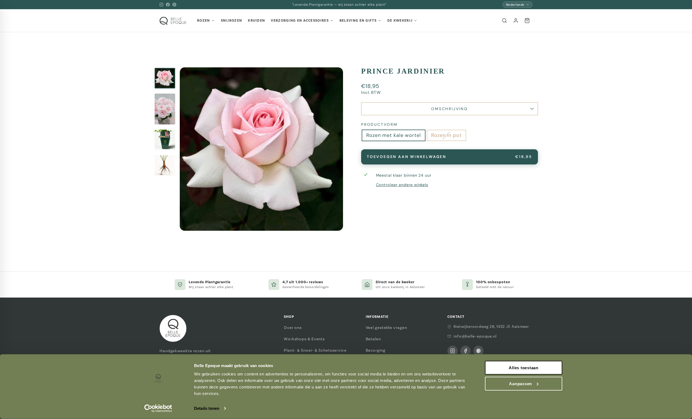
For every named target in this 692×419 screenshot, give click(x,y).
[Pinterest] (174, 4)
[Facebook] (168, 4)
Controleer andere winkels (402, 184)
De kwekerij (399, 20)
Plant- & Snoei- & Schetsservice (315, 350)
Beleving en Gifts (358, 20)
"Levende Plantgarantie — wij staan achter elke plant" (339, 4)
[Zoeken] (504, 20)
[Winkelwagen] (527, 20)
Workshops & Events (304, 338)
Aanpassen (520, 383)
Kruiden (256, 20)
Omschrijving (449, 108)
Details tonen (206, 408)
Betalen (373, 338)
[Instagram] (161, 4)
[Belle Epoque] (173, 21)
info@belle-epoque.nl (475, 336)
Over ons (293, 327)
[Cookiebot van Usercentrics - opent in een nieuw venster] (158, 408)
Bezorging (375, 350)
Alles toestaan (523, 367)
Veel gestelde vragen (386, 327)
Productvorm (379, 124)
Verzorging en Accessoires (300, 20)
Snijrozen (231, 20)
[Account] (515, 20)
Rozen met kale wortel (393, 135)
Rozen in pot (446, 135)
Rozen (203, 20)
